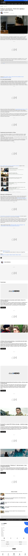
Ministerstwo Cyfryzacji (6, 250)
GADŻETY (19, 3)
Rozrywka (2, 532)
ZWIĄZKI (12, 3)
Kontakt (2, 531)
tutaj (4, 63)
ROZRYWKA (15, 3)
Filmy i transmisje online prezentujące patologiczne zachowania (9, 165)
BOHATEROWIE (4, 3)
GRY (24, 3)
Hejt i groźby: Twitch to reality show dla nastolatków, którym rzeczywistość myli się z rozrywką (12, 77)
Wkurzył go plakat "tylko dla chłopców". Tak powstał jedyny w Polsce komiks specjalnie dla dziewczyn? (13, 225)
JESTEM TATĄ (8, 3)
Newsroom (2, 533)
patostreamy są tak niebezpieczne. (22, 198)
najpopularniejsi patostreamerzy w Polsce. (21, 109)
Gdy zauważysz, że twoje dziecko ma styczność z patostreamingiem (10, 216)
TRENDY (22, 3)
